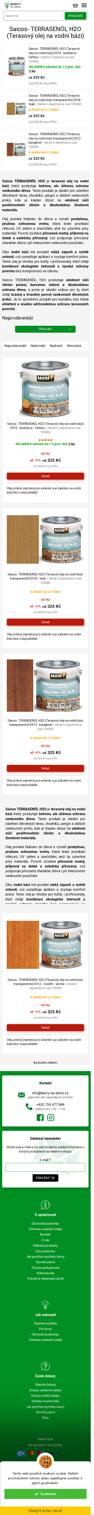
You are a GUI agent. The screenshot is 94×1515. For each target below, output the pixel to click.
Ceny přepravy (45, 1251)
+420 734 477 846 (50, 1105)
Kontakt (45, 1234)
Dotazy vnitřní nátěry (45, 1395)
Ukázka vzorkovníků (45, 1401)
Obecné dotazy (45, 1384)
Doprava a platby (45, 1323)
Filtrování (45, 329)
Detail (45, 476)
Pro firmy (45, 1329)
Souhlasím (48, 1494)
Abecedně (74, 345)
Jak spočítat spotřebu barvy (45, 1256)
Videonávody (45, 1273)
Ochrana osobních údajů (45, 1229)
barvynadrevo (50, 1117)
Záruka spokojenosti (45, 1267)
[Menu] (84, 5)
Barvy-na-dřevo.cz (40, 1117)
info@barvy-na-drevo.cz (50, 1093)
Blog (45, 1417)
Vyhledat (75, 16)
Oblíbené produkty (45, 1245)
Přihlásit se (45, 1178)
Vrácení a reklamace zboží (45, 1278)
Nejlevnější (38, 345)
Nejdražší (56, 345)
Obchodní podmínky (45, 1223)
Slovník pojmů (45, 1262)
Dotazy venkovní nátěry (45, 1390)
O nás (45, 1240)
